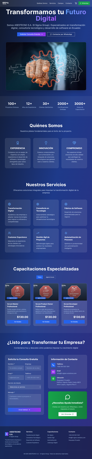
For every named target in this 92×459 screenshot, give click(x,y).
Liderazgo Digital (52, 442)
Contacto (69, 3)
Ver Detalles (17, 321)
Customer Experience (32, 442)
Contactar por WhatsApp (62, 34)
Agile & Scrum (50, 277)
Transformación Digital (32, 435)
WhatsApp (85, 3)
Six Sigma (50, 435)
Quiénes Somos (42, 3)
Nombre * (11, 364)
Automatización (52, 440)
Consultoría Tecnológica (33, 437)
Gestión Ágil (50, 437)
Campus (60, 3)
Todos (40, 277)
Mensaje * (11, 392)
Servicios (53, 3)
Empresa (28, 364)
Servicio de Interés (14, 383)
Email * (10, 373)
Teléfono (28, 373)
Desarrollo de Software (33, 440)
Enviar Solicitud (23, 410)
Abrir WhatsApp (66, 414)
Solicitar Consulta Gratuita (30, 34)
